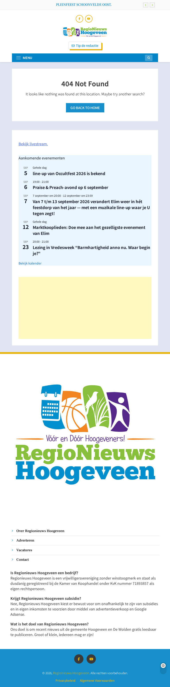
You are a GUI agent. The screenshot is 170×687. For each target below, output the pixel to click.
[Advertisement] (85, 308)
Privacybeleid (65, 680)
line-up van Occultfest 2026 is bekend (69, 173)
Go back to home (85, 107)
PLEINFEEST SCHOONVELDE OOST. (84, 4)
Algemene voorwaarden (97, 680)
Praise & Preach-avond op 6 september (70, 187)
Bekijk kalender (30, 263)
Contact (22, 559)
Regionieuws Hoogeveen (71, 672)
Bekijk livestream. (33, 143)
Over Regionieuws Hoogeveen (40, 530)
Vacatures (24, 550)
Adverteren (25, 540)
